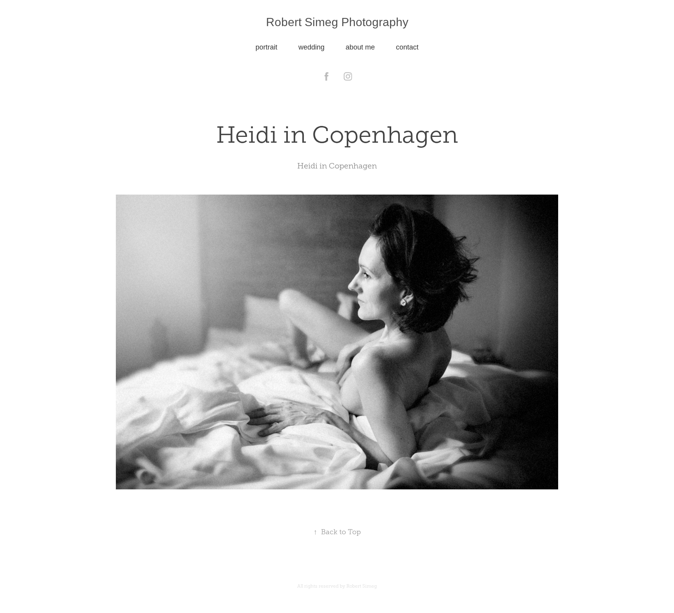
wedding (311, 47)
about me (360, 47)
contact (407, 47)
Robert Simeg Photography (337, 22)
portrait (266, 47)
